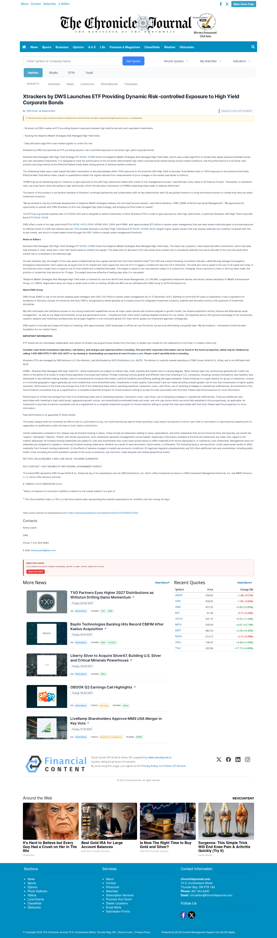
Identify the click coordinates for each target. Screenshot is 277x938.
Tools (89, 73)
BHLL (103, 674)
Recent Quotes (174, 61)
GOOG (179, 618)
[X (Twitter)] (219, 764)
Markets (33, 73)
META (178, 624)
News (70, 84)
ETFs (71, 73)
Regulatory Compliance (111, 737)
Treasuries (131, 84)
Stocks (53, 73)
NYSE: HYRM (87, 157)
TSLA (178, 648)
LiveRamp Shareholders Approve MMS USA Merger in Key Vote (116, 720)
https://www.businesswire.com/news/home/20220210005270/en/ (103, 512)
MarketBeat (80, 611)
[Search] (253, 47)
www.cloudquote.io (160, 757)
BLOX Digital (228, 932)
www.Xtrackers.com (132, 353)
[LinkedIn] (238, 764)
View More (161, 582)
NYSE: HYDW (140, 228)
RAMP (139, 737)
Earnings (104, 705)
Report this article (35, 572)
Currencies (87, 84)
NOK (103, 642)
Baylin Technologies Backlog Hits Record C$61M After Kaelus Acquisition (117, 626)
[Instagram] (247, 764)
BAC (177, 613)
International (109, 84)
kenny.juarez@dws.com (43, 550)
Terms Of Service (175, 766)
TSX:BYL (112, 642)
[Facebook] (228, 764)
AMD (178, 607)
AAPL (178, 601)
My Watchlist (208, 61)
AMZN (178, 595)
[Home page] (138, 24)
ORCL (178, 642)
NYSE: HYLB (40, 217)
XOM (110, 611)
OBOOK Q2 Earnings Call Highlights (103, 687)
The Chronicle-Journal (55, 932)
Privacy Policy (150, 766)
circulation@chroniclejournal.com (211, 895)
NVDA (178, 636)
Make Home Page (244, 4)
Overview (54, 84)
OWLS (125, 705)
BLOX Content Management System (195, 932)
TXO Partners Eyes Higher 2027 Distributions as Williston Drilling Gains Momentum (112, 594)
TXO (103, 611)
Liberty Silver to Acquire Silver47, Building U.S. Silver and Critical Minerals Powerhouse (115, 657)
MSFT (178, 630)
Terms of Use (125, 932)
